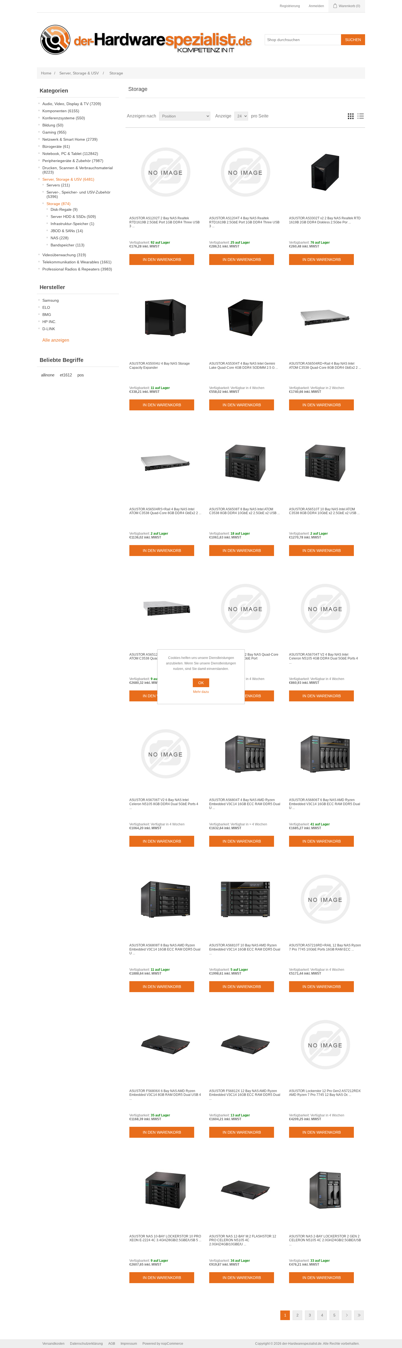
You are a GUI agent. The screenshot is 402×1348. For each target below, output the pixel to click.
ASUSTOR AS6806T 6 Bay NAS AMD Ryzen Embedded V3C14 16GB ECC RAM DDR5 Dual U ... (324, 804)
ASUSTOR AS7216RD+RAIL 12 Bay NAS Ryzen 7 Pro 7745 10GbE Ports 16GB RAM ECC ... (325, 947)
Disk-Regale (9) (64, 209)
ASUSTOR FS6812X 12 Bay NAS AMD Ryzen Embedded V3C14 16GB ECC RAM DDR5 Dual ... (244, 1095)
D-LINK (48, 329)
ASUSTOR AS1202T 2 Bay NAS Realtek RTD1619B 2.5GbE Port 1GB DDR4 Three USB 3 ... (164, 222)
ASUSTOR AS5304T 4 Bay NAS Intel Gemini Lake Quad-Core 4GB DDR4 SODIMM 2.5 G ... (243, 365)
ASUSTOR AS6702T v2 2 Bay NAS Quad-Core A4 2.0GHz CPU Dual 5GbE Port (243, 656)
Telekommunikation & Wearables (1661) (77, 262)
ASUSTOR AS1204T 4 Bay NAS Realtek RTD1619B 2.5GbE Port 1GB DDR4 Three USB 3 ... (244, 222)
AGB (111, 1344)
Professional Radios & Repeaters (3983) (77, 269)
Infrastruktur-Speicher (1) (72, 223)
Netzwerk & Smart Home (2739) (70, 139)
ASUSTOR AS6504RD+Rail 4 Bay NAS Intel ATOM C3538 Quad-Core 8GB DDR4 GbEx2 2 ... (325, 365)
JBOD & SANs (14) (67, 231)
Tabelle (350, 116)
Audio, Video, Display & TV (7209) (71, 104)
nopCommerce (172, 1344)
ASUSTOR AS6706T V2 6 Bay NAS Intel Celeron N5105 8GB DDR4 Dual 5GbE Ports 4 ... (163, 804)
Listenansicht (360, 116)
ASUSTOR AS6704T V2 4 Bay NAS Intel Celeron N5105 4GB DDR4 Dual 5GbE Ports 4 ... (323, 658)
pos (80, 375)
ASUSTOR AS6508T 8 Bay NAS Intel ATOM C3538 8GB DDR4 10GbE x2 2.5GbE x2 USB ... (244, 511)
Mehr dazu (201, 692)
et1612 (66, 375)
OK (201, 683)
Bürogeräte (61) (56, 146)
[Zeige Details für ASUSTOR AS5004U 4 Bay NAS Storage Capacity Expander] (165, 317)
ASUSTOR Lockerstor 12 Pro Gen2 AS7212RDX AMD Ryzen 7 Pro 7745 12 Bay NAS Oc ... (325, 1093)
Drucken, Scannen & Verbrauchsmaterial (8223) (77, 170)
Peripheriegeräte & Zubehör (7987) (72, 161)
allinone (47, 375)
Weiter (346, 1315)
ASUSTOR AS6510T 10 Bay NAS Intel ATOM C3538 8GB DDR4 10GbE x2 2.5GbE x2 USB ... (324, 511)
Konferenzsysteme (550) (63, 118)
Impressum (129, 1344)
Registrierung (290, 6)
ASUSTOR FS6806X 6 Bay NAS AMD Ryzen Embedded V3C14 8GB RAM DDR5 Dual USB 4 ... (165, 1095)
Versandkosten (53, 1344)
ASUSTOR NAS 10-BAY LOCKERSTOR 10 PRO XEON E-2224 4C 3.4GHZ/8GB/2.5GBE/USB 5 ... (165, 1238)
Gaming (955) (54, 132)
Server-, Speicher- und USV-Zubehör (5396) (78, 194)
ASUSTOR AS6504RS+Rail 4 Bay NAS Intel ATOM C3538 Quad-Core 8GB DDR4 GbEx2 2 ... (165, 511)
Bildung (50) (52, 125)
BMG (46, 314)
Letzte (359, 1315)
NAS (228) (60, 238)
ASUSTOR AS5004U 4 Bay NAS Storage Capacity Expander (159, 365)
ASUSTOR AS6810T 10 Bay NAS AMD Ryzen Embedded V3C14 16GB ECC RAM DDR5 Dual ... (244, 949)
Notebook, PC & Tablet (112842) (70, 153)
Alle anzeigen (55, 340)
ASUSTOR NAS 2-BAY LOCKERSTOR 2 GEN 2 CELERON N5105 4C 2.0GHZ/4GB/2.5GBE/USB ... (325, 1240)
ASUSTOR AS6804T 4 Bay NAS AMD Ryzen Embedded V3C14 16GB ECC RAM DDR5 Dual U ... (244, 804)
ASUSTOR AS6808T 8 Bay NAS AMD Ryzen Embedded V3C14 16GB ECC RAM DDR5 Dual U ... (164, 949)
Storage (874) (58, 203)
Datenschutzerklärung (86, 1344)
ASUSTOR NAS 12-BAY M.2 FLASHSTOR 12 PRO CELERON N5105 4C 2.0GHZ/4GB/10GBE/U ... (242, 1240)
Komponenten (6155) (60, 111)
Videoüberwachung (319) (64, 255)
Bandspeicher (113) (68, 245)
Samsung (50, 300)
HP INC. (49, 321)
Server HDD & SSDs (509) (73, 216)
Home (46, 73)
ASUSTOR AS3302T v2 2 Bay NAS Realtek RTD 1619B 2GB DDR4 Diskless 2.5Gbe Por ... (325, 220)
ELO (46, 307)
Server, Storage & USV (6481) (68, 179)
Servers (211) (58, 185)
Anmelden (316, 6)
